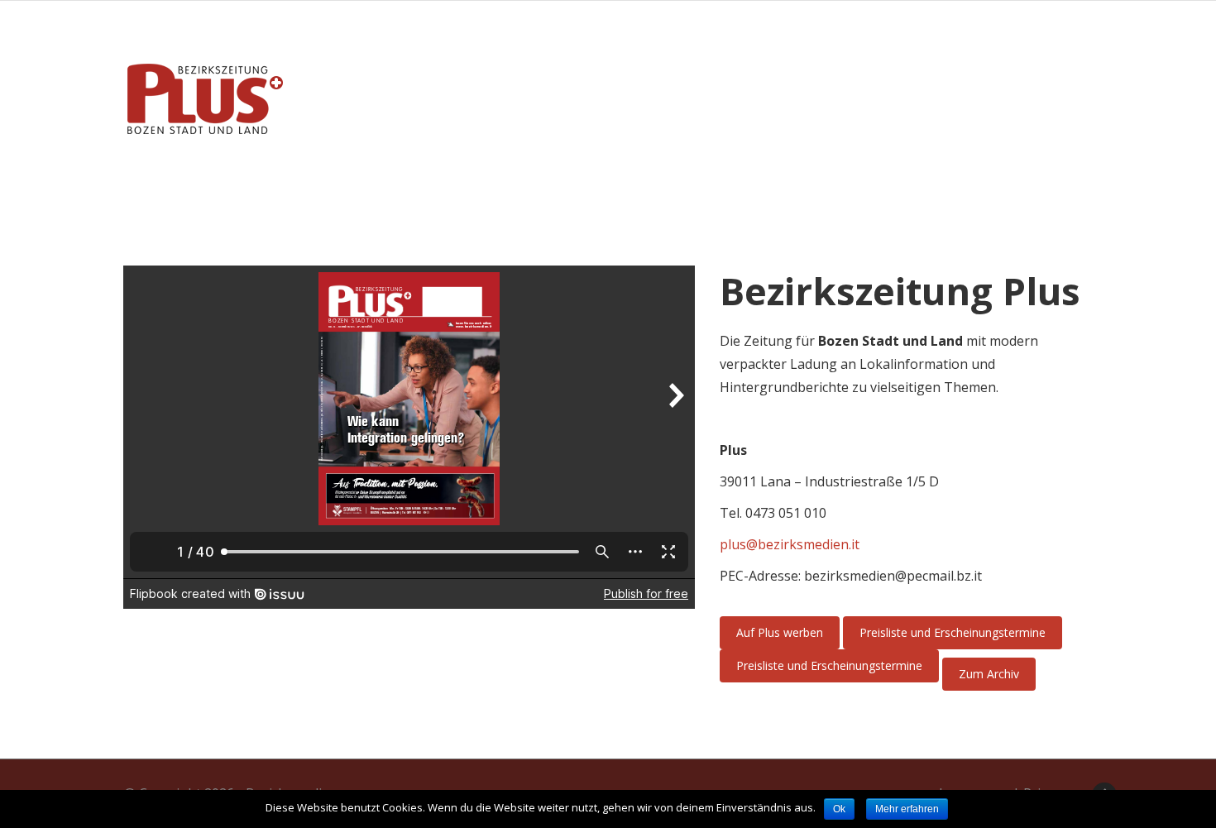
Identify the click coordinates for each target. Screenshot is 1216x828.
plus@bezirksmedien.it (789, 544)
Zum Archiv (989, 674)
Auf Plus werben (779, 632)
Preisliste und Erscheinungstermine (952, 632)
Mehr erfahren (907, 809)
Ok (839, 809)
